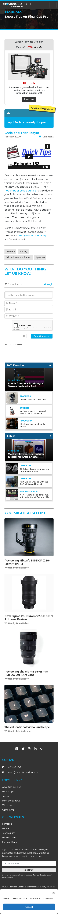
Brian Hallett (22, 568)
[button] (53, 892)
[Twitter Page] (23, 749)
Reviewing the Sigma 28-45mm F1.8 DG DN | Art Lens (26, 673)
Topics (5, 796)
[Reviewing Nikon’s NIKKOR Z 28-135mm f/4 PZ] (29, 537)
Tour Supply (8, 833)
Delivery (10, 251)
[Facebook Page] (16, 749)
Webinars (7, 805)
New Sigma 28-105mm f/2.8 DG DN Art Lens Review (28, 617)
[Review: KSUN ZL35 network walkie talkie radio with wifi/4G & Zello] (12, 411)
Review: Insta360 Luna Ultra (33, 399)
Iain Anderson (23, 731)
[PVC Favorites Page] (50, 365)
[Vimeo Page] (41, 749)
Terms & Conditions (40, 875)
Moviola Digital (10, 842)
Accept (29, 906)
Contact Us (8, 809)
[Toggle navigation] (53, 5)
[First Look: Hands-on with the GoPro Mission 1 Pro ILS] (12, 481)
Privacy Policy (7, 877)
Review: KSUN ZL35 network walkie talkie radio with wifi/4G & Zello (33, 413)
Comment (48, 136)
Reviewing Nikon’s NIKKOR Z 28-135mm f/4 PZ (27, 562)
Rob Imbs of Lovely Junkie (20, 190)
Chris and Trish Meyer (21, 133)
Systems (40, 257)
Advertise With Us (11, 787)
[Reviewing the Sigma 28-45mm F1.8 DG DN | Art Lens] (29, 648)
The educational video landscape (27, 727)
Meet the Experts (11, 800)
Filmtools (7, 824)
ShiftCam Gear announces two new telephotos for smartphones (34, 471)
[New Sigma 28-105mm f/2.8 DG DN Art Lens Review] (29, 593)
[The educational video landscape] (29, 704)
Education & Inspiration (18, 257)
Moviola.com (9, 837)
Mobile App (8, 791)
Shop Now (29, 99)
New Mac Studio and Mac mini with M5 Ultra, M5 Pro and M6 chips (34, 497)
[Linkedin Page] (35, 749)
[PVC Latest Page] (50, 436)
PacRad (6, 828)
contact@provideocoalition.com (22, 772)
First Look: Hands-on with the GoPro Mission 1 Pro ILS (34, 483)
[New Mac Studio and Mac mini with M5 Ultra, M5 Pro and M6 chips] (12, 494)
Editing (23, 251)
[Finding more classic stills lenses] (12, 424)
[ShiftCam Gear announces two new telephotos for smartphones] (12, 468)
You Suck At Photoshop (33, 235)
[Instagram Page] (29, 749)
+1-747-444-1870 (13, 767)
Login (50, 284)
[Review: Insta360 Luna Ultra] (12, 398)
